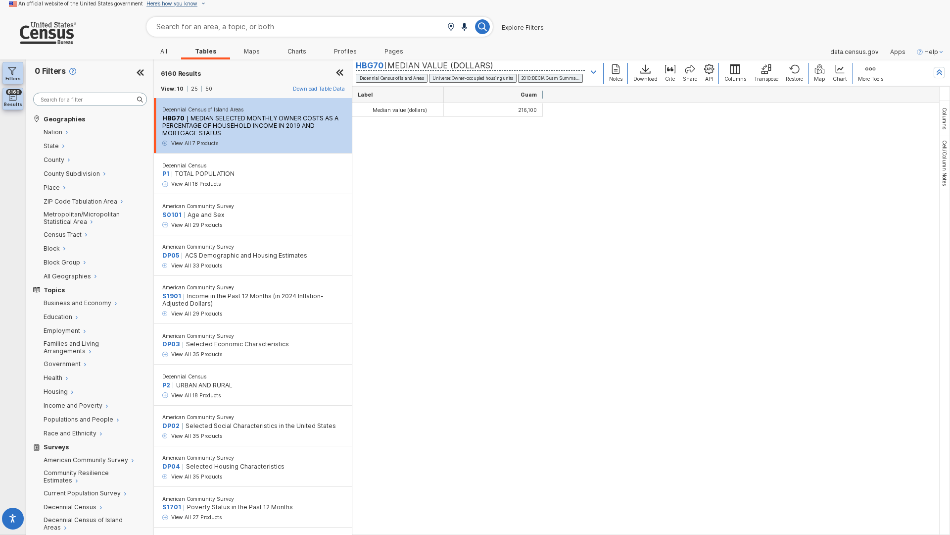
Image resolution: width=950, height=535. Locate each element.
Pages (393, 51)
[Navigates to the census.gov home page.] (38, 40)
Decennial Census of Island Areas (202, 109)
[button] (450, 27)
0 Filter (50, 71)
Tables (205, 51)
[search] (90, 99)
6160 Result (181, 73)
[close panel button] (339, 73)
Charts (296, 51)
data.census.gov (854, 52)
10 (180, 89)
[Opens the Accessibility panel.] (13, 520)
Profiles (345, 51)
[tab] (945, 118)
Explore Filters (523, 27)
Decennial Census (184, 165)
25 (194, 89)
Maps (252, 51)
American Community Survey (198, 206)
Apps (897, 52)
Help (931, 52)
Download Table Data (319, 89)
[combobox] (319, 26)
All (163, 51)
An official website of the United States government (80, 3)
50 (208, 89)
